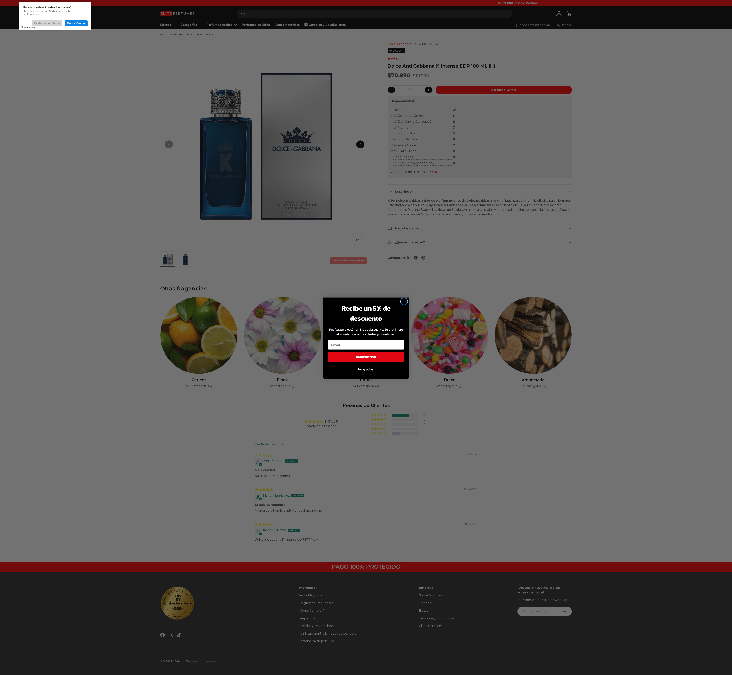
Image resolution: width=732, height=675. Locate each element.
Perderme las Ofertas (47, 23)
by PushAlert (30, 27)
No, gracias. (366, 369)
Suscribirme (366, 356)
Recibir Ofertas (76, 23)
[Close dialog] (404, 301)
